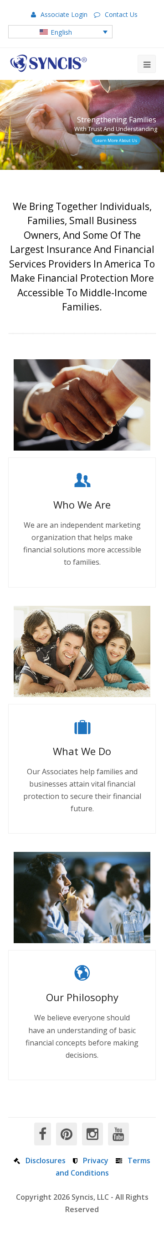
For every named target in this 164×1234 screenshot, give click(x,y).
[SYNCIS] (48, 63)
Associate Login (64, 14)
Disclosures (46, 1160)
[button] (60, 31)
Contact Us (121, 14)
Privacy (95, 1160)
